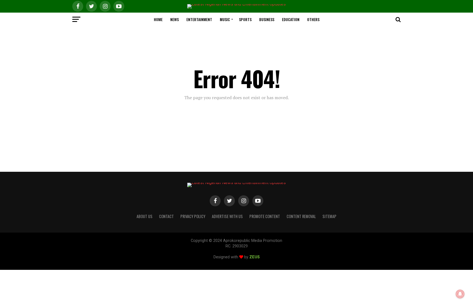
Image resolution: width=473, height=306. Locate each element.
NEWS (174, 19)
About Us (144, 216)
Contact (166, 216)
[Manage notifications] (460, 294)
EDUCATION (290, 19)
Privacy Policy (192, 216)
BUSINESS (266, 19)
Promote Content (264, 216)
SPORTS (245, 19)
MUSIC (225, 19)
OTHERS (313, 19)
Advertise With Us (227, 216)
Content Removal (301, 216)
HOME (158, 19)
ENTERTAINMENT (199, 19)
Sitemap (329, 216)
